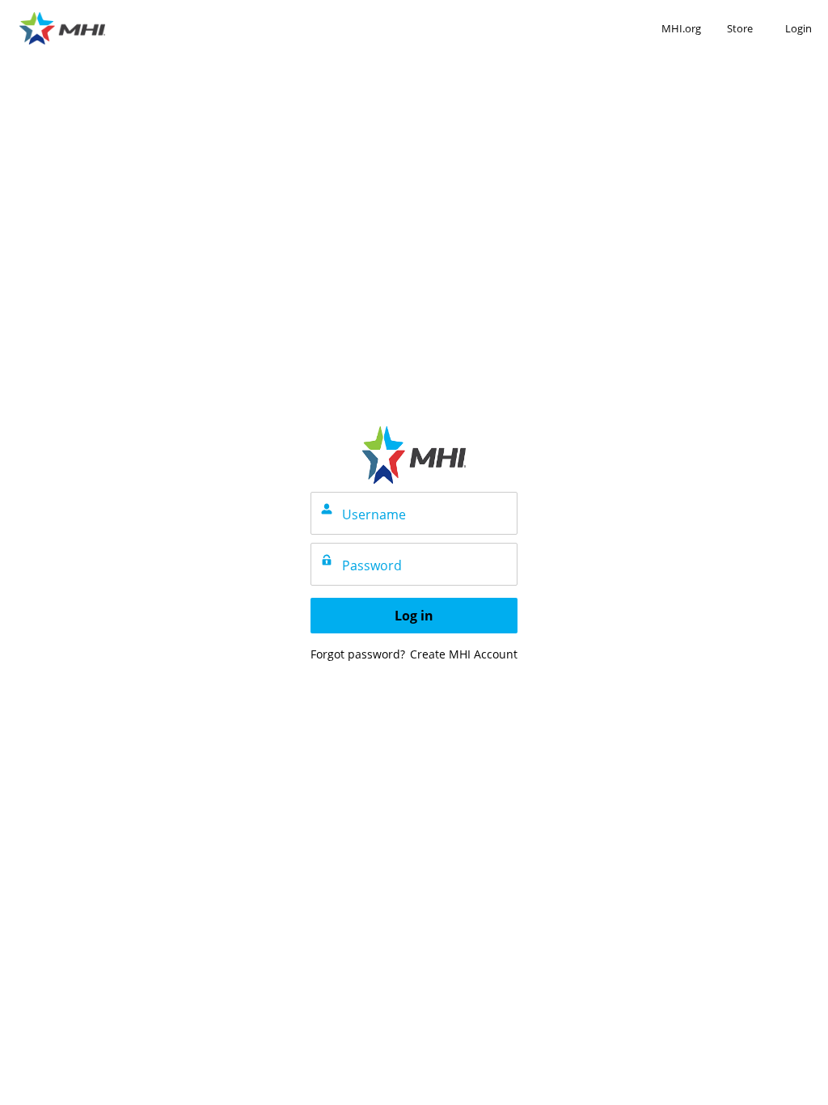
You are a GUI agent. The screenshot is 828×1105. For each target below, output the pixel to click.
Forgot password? (357, 654)
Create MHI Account (464, 654)
